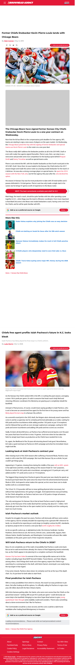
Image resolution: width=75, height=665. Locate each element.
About (9, 642)
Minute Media (12, 656)
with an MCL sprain (61, 465)
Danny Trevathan (19, 159)
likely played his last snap (14, 413)
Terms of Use (62, 645)
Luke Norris (8, 344)
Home (7, 273)
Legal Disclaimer (28, 648)
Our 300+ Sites (62, 642)
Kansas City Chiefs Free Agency (21, 629)
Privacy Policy (42, 645)
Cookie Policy (12, 648)
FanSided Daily (12, 645)
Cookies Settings (13, 652)
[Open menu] (5, 3)
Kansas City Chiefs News (19, 273)
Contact (40, 642)
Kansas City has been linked (15, 556)
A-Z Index (60, 648)
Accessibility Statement (45, 648)
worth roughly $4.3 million (51, 526)
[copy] (16, 45)
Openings (25, 642)
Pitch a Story (26, 645)
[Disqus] (41, 299)
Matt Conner (9, 41)
